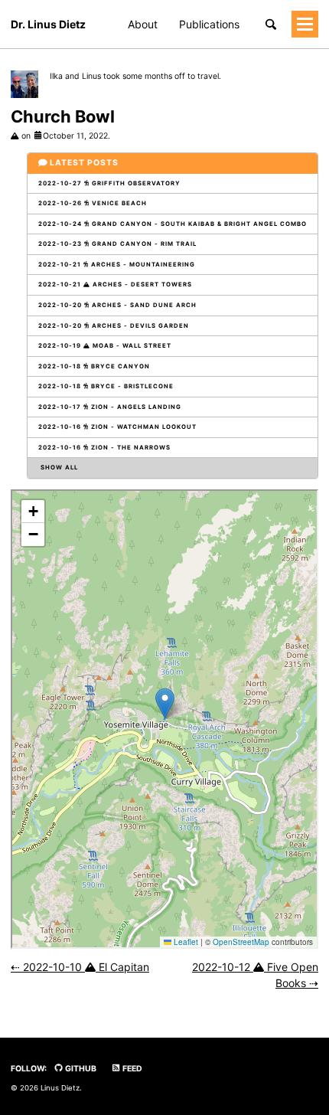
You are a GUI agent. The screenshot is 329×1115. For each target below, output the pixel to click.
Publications (209, 24)
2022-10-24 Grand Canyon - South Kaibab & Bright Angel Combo (172, 224)
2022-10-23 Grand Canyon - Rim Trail (117, 243)
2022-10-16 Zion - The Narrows (104, 447)
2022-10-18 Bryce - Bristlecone (106, 386)
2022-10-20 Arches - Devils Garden (113, 325)
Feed (131, 1069)
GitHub (80, 1069)
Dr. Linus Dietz (48, 24)
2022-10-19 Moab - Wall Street (104, 345)
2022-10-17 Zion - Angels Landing (109, 407)
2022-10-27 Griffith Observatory (109, 183)
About (143, 24)
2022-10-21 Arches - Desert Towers (115, 284)
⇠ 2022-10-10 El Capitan (80, 966)
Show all (58, 467)
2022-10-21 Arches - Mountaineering (116, 264)
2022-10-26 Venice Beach (92, 203)
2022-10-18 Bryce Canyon (94, 366)
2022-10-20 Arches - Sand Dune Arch (117, 305)
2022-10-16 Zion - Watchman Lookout (117, 426)
